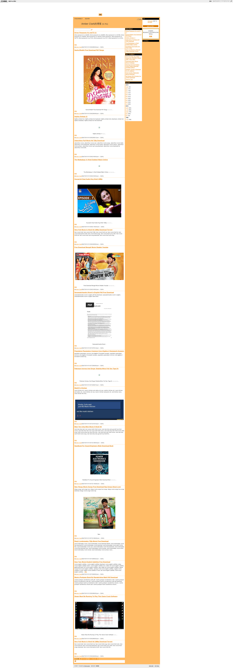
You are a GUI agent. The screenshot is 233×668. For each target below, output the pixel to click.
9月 (127, 89)
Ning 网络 (150, 22)
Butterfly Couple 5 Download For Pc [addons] (133, 70)
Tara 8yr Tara (129, 79)
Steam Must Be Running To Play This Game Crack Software (95, 596)
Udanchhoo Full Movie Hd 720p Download (89, 140)
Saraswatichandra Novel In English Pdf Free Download (94, 292)
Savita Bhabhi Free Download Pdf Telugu (89, 50)
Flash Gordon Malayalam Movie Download (132, 73)
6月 (127, 94)
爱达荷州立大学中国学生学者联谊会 (98, 5)
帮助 (104, 14)
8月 (127, 91)
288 (91, 659)
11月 (127, 110)
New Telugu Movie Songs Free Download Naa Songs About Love (97, 487)
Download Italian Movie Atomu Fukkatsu (132, 62)
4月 (127, 98)
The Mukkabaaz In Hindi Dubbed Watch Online (91, 160)
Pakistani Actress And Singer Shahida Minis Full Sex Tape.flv (96, 369)
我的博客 (87, 18)
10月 (127, 87)
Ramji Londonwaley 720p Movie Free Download (91, 541)
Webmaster (150, 21)
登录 (210, 1)
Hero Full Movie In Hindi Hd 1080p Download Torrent (93, 230)
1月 (127, 104)
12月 (127, 108)
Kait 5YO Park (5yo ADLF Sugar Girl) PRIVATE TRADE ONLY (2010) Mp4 (133, 58)
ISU (108, 14)
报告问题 (151, 666)
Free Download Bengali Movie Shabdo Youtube (91, 247)
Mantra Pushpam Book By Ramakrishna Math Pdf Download (96, 577)
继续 (75, 45)
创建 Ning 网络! (12, 1)
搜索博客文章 (92, 30)
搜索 (231, 1)
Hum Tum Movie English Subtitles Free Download (92, 562)
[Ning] (4, 1)
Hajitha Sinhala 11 (80, 116)
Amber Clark (79, 47)
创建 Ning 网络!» (150, 26)
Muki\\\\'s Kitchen (80, 388)
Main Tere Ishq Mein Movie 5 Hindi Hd (88, 427)
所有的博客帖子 (78, 18)
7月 (127, 92)
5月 (127, 96)
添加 (140, 19)
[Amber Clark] (77, 27)
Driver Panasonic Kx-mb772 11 (85, 33)
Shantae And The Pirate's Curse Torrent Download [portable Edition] (132, 66)
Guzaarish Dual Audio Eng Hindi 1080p (88, 179)
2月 (127, 102)
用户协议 (157, 666)
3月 (127, 100)
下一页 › (95, 659)
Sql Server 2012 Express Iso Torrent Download (133, 76)
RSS (75, 661)
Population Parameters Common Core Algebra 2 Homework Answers (99, 351)
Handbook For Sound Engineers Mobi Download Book (93, 446)
